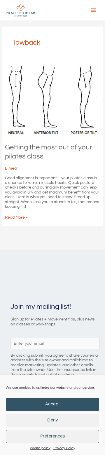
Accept (52, 404)
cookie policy (40, 448)
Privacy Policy (64, 448)
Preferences (52, 436)
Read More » (16, 217)
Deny (52, 420)
